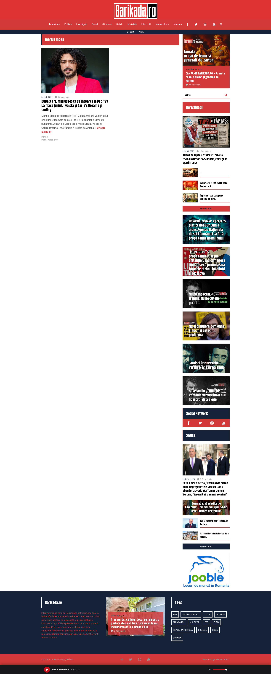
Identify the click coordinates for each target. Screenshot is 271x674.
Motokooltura (162, 24)
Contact (130, 32)
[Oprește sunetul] (209, 669)
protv (56, 140)
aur (175, 614)
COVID (207, 614)
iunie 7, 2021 (47, 97)
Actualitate (54, 24)
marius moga (47, 140)
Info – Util (146, 24)
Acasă (141, 32)
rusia (215, 630)
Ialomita (220, 614)
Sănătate (107, 24)
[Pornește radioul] (47, 670)
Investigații (81, 24)
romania (202, 630)
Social (95, 24)
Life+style (132, 24)
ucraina (177, 638)
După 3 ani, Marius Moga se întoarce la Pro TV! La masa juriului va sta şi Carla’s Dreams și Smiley (74, 106)
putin (216, 622)
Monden (178, 24)
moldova (194, 622)
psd (206, 622)
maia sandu (178, 622)
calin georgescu (191, 614)
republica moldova (183, 630)
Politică (68, 24)
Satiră (119, 24)
